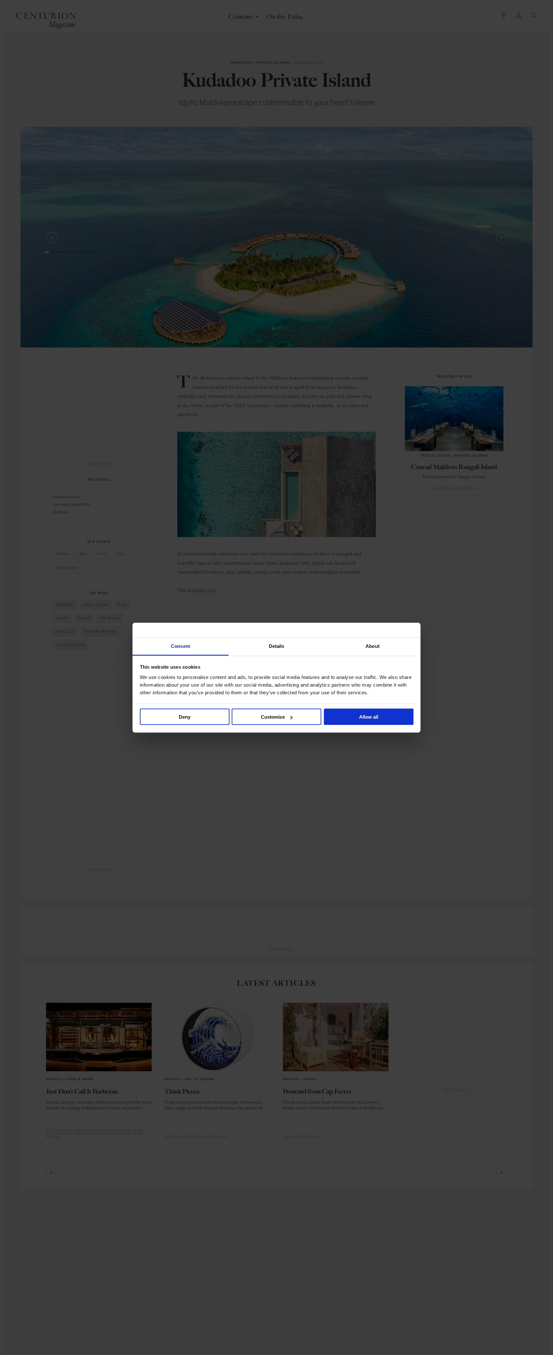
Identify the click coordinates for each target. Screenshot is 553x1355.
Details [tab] (277, 646)
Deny (184, 717)
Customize (273, 717)
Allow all (368, 717)
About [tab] (372, 646)
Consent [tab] (180, 646)
